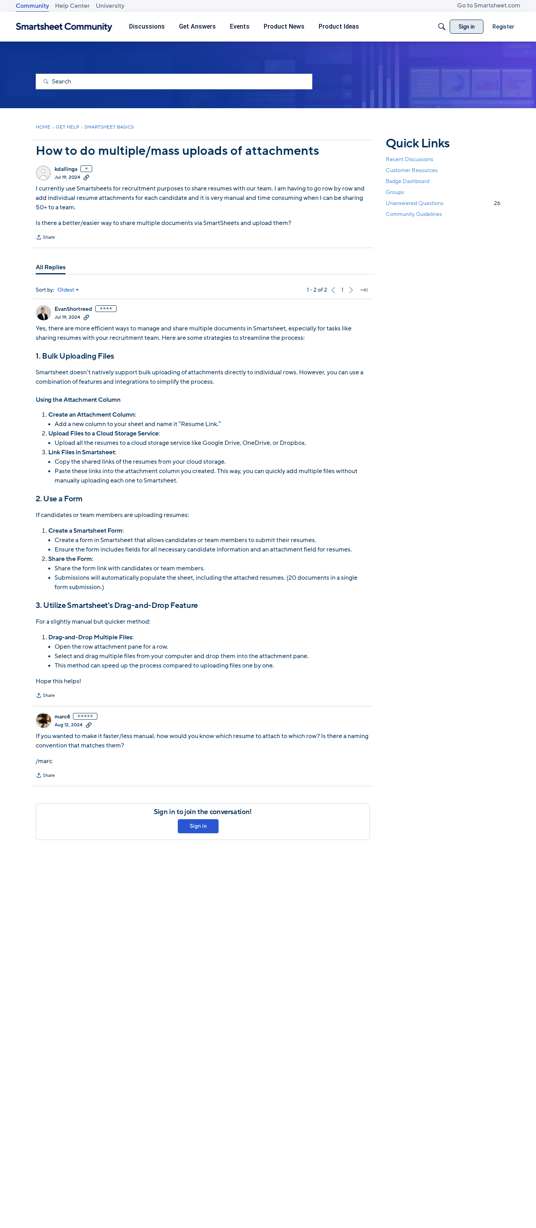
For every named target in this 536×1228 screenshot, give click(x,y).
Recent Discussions (409, 159)
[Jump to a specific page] (363, 290)
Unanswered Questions (443, 203)
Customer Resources (412, 170)
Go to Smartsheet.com (488, 5)
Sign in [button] (198, 826)
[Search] (442, 27)
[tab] (50, 267)
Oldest (66, 290)
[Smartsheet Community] (64, 27)
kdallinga (66, 169)
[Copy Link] (86, 177)
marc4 (62, 716)
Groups (395, 192)
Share (45, 238)
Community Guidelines (414, 214)
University (110, 6)
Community (32, 6)
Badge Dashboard (407, 181)
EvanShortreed (73, 309)
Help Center (72, 6)
